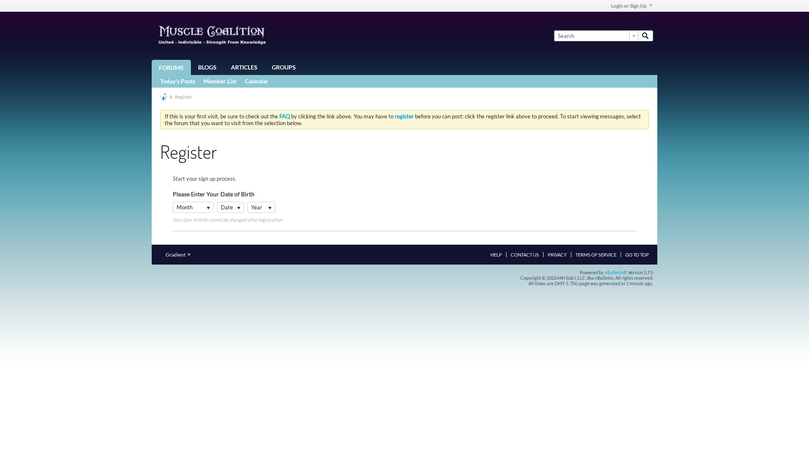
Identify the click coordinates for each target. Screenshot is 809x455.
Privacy (557, 254)
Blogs (207, 67)
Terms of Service (596, 254)
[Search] (645, 35)
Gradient (176, 255)
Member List (220, 81)
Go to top (637, 254)
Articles (244, 67)
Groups (284, 67)
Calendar (256, 81)
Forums (171, 67)
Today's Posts (177, 81)
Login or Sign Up (629, 6)
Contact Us (525, 254)
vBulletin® (616, 272)
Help (496, 254)
